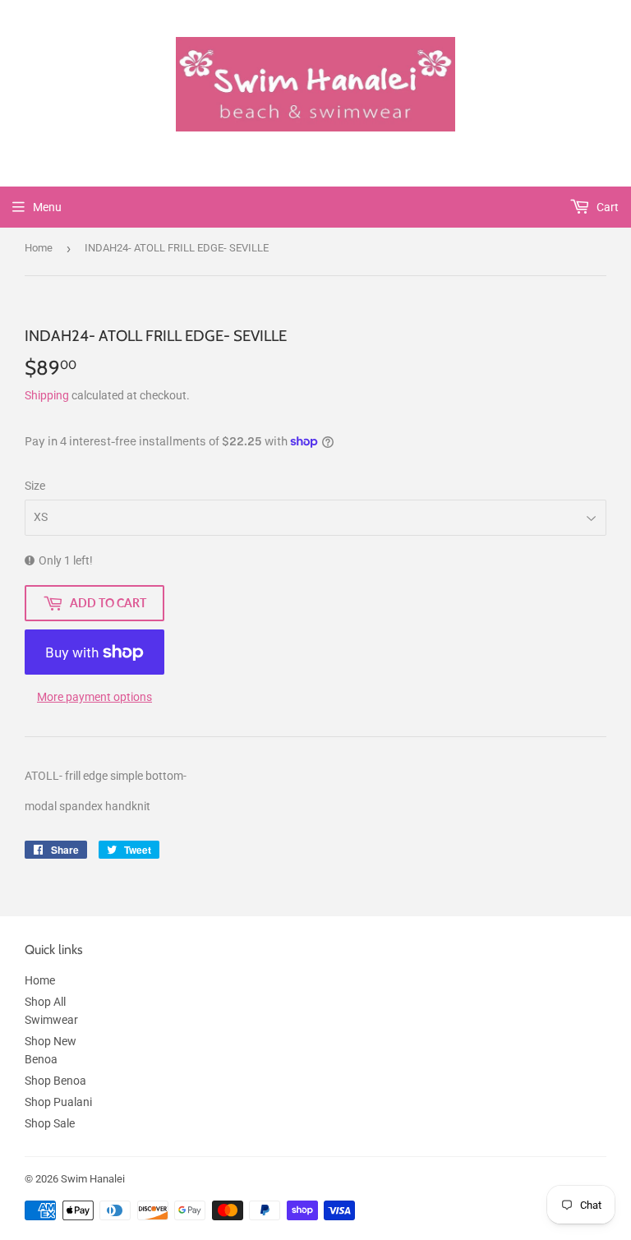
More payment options (94, 696)
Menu (47, 207)
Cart (606, 207)
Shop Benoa (55, 1080)
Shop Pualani (58, 1102)
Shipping (47, 395)
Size (35, 485)
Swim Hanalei (93, 1179)
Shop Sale (50, 1123)
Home (39, 248)
